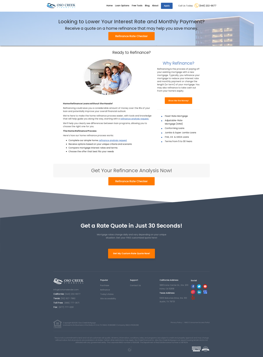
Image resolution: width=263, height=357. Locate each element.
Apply (167, 5)
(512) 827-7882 (68, 298)
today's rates (107, 294)
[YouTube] (205, 288)
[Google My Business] (205, 291)
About (155, 5)
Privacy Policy (176, 322)
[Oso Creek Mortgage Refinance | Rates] (68, 281)
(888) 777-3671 (71, 302)
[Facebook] (193, 288)
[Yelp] (193, 297)
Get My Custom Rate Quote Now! (131, 253)
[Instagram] (193, 293)
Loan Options (122, 5)
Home (109, 5)
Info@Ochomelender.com (66, 289)
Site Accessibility (108, 298)
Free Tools (137, 5)
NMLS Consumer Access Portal (197, 322)
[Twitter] (199, 288)
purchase (104, 285)
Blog (147, 5)
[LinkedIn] (199, 293)
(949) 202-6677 (207, 5)
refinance (105, 289)
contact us (135, 285)
